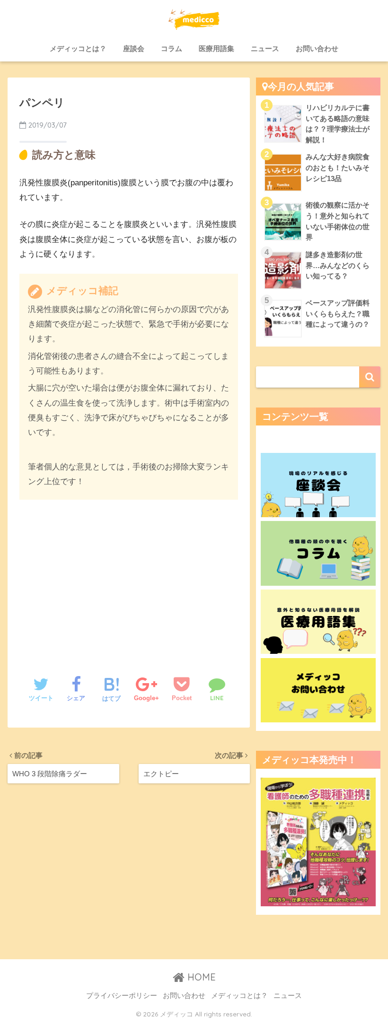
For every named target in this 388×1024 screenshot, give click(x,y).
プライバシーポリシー (121, 995)
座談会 (133, 48)
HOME (200, 977)
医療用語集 (216, 48)
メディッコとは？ (78, 48)
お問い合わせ (317, 48)
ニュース (265, 48)
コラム (171, 48)
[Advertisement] (128, 578)
